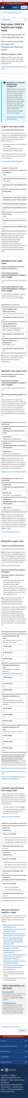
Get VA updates (5, 1056)
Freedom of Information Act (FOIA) (10, 1077)
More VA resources (5, 1051)
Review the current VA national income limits (13, 471)
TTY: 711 (15, 411)
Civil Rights (13, 1075)
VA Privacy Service (6, 1087)
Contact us (3, 1041)
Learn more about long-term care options (12, 900)
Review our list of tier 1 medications (12, 673)
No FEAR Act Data (17, 1087)
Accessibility (4, 1075)
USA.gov (3, 1089)
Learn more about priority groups (10, 532)
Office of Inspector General (16, 1080)
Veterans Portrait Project (8, 1091)
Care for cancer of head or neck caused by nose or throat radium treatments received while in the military (14, 956)
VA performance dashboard (14, 1089)
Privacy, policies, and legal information (11, 1084)
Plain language (5, 1082)
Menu (23, 7)
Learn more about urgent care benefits (12, 161)
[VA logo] (2, 7)
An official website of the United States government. (14, 1)
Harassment (4, 1080)
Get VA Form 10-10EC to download (10, 816)
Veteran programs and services (9, 1046)
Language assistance (6, 1062)
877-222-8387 (8, 411)
